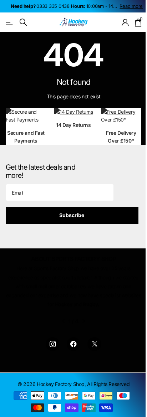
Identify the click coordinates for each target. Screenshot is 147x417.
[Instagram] (53, 344)
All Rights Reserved (108, 384)
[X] (94, 344)
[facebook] (74, 344)
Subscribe (72, 215)
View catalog (10, 22)
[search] (23, 22)
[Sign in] (125, 22)
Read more (131, 6)
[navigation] (63, 321)
